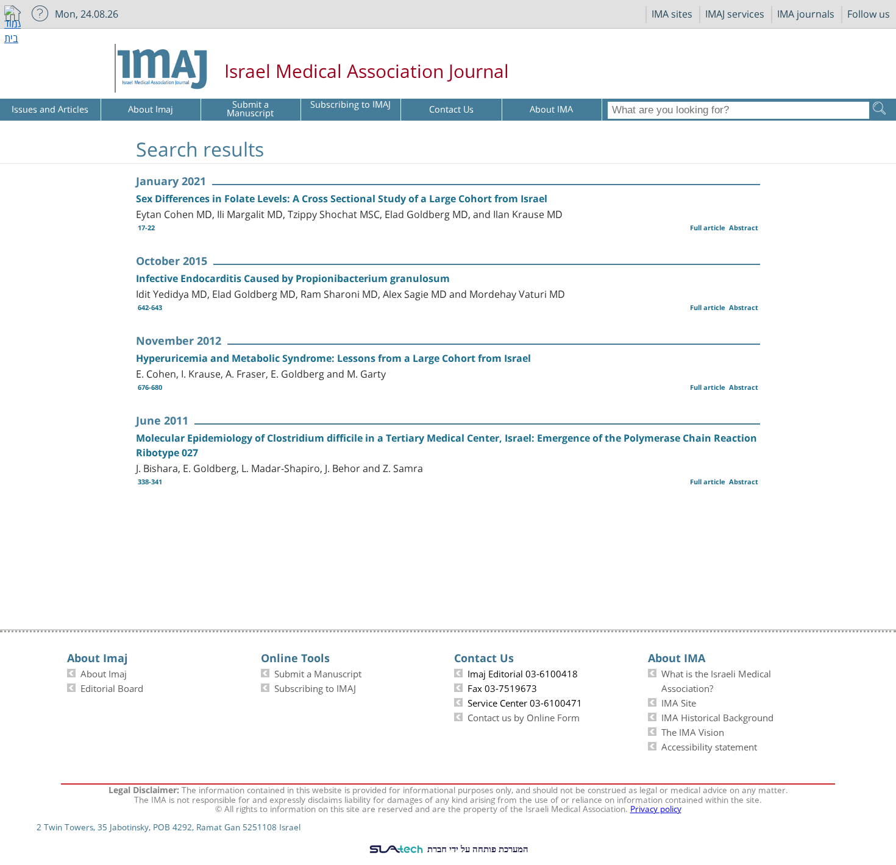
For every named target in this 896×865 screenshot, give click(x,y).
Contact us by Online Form (524, 716)
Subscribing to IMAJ (315, 687)
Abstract (743, 227)
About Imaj (103, 672)
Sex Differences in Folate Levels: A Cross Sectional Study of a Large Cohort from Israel (341, 198)
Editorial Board (111, 687)
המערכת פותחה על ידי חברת (476, 848)
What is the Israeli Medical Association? (716, 679)
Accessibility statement (709, 745)
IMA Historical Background (717, 716)
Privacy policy (655, 807)
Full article (707, 227)
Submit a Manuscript (317, 672)
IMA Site (678, 701)
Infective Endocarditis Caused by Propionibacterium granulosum (293, 278)
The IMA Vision (692, 731)
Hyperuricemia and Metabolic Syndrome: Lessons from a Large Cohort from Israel (333, 358)
